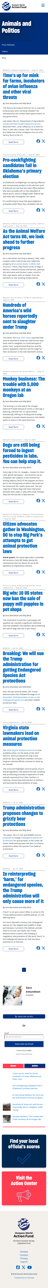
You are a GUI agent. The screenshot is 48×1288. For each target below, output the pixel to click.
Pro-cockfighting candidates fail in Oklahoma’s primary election (22, 168)
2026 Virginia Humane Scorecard (21, 750)
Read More (13, 142)
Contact (24, 1254)
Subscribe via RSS (25, 1016)
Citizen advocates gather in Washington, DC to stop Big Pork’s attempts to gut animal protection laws (24, 537)
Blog (4, 58)
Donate (24, 1251)
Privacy (29, 1054)
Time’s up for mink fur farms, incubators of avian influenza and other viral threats (23, 86)
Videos (5, 51)
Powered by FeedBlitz (24, 1050)
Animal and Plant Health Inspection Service (21, 124)
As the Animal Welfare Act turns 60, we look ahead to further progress (24, 239)
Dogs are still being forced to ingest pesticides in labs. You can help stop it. (22, 453)
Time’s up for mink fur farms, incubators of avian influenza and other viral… (26, 1076)
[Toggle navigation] (43, 6)
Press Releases (8, 44)
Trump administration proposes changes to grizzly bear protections (24, 816)
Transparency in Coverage (24, 1278)
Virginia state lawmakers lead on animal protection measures (21, 735)
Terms (22, 1054)
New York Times (23, 337)
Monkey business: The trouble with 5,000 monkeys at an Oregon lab (24, 387)
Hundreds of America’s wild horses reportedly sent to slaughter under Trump (20, 316)
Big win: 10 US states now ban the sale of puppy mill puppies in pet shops (23, 601)
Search (24, 1261)
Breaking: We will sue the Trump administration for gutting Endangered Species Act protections (23, 667)
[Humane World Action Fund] (14, 6)
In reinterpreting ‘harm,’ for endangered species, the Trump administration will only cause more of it (23, 887)
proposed (7, 837)
